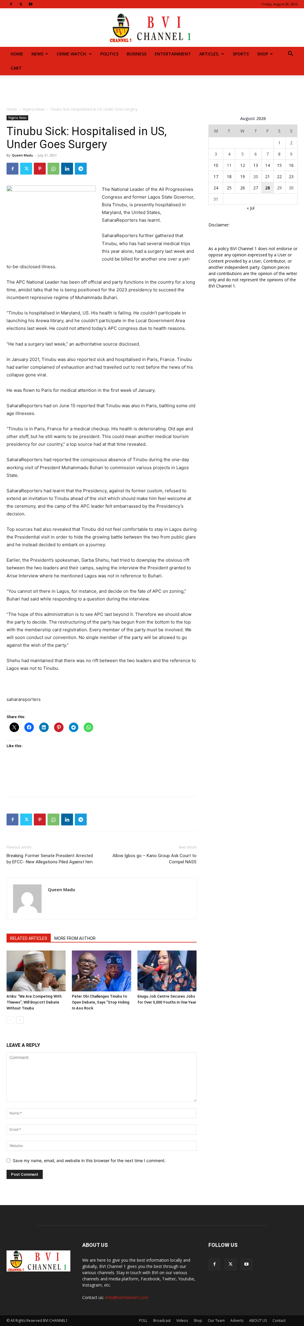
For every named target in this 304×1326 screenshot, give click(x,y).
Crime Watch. (72, 54)
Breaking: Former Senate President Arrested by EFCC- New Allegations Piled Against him (50, 859)
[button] (290, 54)
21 (267, 176)
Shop (262, 54)
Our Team (216, 1320)
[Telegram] (81, 169)
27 (255, 188)
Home (17, 54)
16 (291, 165)
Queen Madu (22, 155)
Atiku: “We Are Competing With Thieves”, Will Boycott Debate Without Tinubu (34, 1002)
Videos (182, 1320)
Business (136, 54)
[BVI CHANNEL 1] (152, 28)
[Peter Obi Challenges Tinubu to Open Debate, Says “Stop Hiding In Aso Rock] (101, 970)
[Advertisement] (152, 91)
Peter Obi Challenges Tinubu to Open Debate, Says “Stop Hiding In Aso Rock (100, 1002)
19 (242, 176)
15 (279, 165)
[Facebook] (11, 4)
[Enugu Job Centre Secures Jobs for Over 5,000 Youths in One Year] (167, 970)
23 (291, 176)
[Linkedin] (67, 169)
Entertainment (173, 54)
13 (255, 165)
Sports (241, 54)
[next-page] (19, 1020)
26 (242, 188)
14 (267, 165)
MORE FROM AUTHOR (75, 938)
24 (215, 188)
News (37, 54)
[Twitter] (20, 4)
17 (215, 176)
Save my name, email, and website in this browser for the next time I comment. (89, 1160)
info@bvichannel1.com (126, 1297)
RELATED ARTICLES (28, 938)
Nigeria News (34, 109)
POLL (143, 1320)
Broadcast (162, 1320)
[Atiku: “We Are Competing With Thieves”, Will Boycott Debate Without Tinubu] (36, 970)
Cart (16, 68)
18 (229, 176)
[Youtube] (30, 4)
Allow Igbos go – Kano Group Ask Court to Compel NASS (155, 859)
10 (215, 165)
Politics (109, 54)
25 (229, 188)
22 (279, 176)
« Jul (250, 208)
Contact (279, 1320)
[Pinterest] (40, 169)
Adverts (236, 1320)
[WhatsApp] (53, 169)
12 (242, 165)
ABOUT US (258, 1320)
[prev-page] (10, 1020)
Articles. (209, 54)
